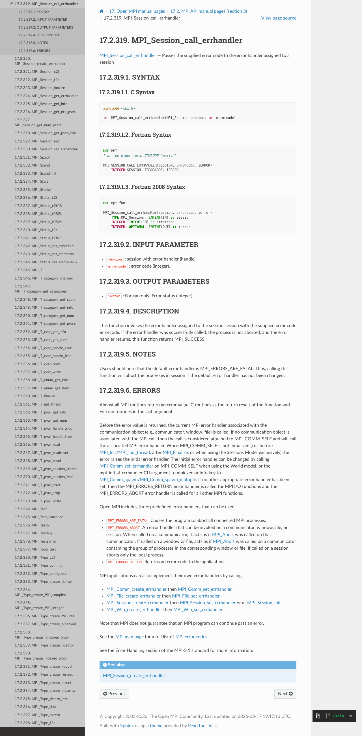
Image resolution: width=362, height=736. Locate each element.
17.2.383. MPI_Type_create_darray (43, 582)
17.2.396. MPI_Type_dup (35, 707)
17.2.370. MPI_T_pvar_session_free (44, 477)
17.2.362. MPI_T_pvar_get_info (40, 412)
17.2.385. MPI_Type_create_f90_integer (39, 605)
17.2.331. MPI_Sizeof (32, 157)
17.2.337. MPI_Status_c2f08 (38, 206)
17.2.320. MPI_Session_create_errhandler (40, 61)
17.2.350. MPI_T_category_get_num (44, 316)
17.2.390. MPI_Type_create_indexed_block (41, 656)
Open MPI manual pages (137, 11)
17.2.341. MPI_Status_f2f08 (38, 238)
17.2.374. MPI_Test (31, 509)
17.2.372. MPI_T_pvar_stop (37, 493)
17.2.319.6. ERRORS (34, 50)
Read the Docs (202, 726)
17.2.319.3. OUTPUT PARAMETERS (46, 27)
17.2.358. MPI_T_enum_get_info (41, 380)
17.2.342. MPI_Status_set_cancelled (44, 246)
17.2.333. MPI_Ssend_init (36, 174)
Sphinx (127, 726)
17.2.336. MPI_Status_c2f (36, 198)
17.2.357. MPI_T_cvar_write (38, 372)
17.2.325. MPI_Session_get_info (41, 104)
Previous (116, 694)
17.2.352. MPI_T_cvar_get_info (40, 332)
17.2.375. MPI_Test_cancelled (39, 517)
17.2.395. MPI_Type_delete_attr (41, 699)
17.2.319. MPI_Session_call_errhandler (46, 4)
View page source (278, 18)
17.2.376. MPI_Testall (32, 525)
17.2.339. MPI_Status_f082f (38, 222)
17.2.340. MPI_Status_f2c (36, 230)
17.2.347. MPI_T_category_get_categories (41, 289)
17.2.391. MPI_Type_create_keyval (43, 667)
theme (156, 726)
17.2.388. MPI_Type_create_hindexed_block (42, 635)
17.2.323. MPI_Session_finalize (40, 88)
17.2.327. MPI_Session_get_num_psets (38, 122)
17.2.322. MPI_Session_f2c (37, 80)
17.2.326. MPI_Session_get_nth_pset (45, 112)
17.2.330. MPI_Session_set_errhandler (46, 149)
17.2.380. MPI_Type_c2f (35, 558)
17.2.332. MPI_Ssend (32, 165)
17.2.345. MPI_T (28, 270)
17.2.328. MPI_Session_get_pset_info (45, 133)
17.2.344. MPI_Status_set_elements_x (46, 262)
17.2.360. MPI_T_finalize (35, 396)
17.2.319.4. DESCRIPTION (39, 35)
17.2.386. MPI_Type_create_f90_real (45, 616)
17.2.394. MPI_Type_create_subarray (45, 691)
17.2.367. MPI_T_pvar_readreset (41, 453)
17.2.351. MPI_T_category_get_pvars (45, 324)
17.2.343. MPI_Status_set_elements (44, 254)
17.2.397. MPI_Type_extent (37, 715)
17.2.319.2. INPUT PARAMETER (43, 19)
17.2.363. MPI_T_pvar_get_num (41, 421)
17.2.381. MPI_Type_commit (38, 566)
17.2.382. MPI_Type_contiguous (41, 574)
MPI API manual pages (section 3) (208, 11)
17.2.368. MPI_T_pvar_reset (38, 461)
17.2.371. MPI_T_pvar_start (38, 485)
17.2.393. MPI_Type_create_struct (43, 683)
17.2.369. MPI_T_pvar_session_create (46, 469)
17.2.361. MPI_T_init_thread (38, 404)
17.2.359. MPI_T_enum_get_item (42, 388)
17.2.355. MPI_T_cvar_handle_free (43, 356)
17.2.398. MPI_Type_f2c (35, 723)
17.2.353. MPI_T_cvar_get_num (41, 340)
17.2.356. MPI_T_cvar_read (37, 364)
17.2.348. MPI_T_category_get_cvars (45, 300)
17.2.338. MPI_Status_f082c (38, 214)
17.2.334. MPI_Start (31, 182)
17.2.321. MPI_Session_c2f (37, 72)
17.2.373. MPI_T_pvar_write (38, 501)
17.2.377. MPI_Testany (34, 533)
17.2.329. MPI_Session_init (37, 141)
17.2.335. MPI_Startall (33, 190)
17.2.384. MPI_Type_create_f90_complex (40, 592)
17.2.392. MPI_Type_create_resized (44, 675)
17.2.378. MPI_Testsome (35, 541)
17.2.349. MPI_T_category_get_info (44, 308)
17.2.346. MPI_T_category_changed (44, 278)
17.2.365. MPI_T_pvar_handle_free (43, 437)
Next (283, 694)
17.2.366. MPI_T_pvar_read (37, 445)
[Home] (102, 11)
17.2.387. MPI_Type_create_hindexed (45, 624)
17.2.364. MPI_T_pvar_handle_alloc (43, 428)
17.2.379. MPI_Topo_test (35, 549)
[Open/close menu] (11, 4)
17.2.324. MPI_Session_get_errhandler (46, 96)
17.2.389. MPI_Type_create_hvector (44, 645)
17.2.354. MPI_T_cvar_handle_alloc (43, 348)
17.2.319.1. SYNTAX (34, 12)
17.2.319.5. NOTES (33, 42)
